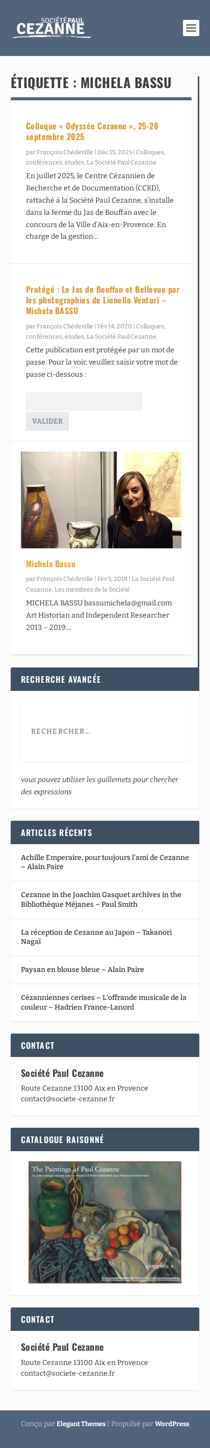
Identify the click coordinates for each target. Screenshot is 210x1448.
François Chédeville (65, 152)
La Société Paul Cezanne (121, 162)
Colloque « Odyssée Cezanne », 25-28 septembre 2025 (92, 131)
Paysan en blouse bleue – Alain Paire (82, 969)
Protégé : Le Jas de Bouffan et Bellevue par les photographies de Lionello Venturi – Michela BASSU (103, 300)
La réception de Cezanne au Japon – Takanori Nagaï (96, 937)
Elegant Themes (81, 1424)
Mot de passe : (49, 402)
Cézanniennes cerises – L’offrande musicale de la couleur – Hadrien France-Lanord (104, 1002)
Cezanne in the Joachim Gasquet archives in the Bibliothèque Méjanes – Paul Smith (101, 899)
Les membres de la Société (92, 589)
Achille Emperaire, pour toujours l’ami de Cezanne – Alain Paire (105, 862)
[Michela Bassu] (101, 500)
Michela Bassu (51, 564)
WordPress (172, 1424)
